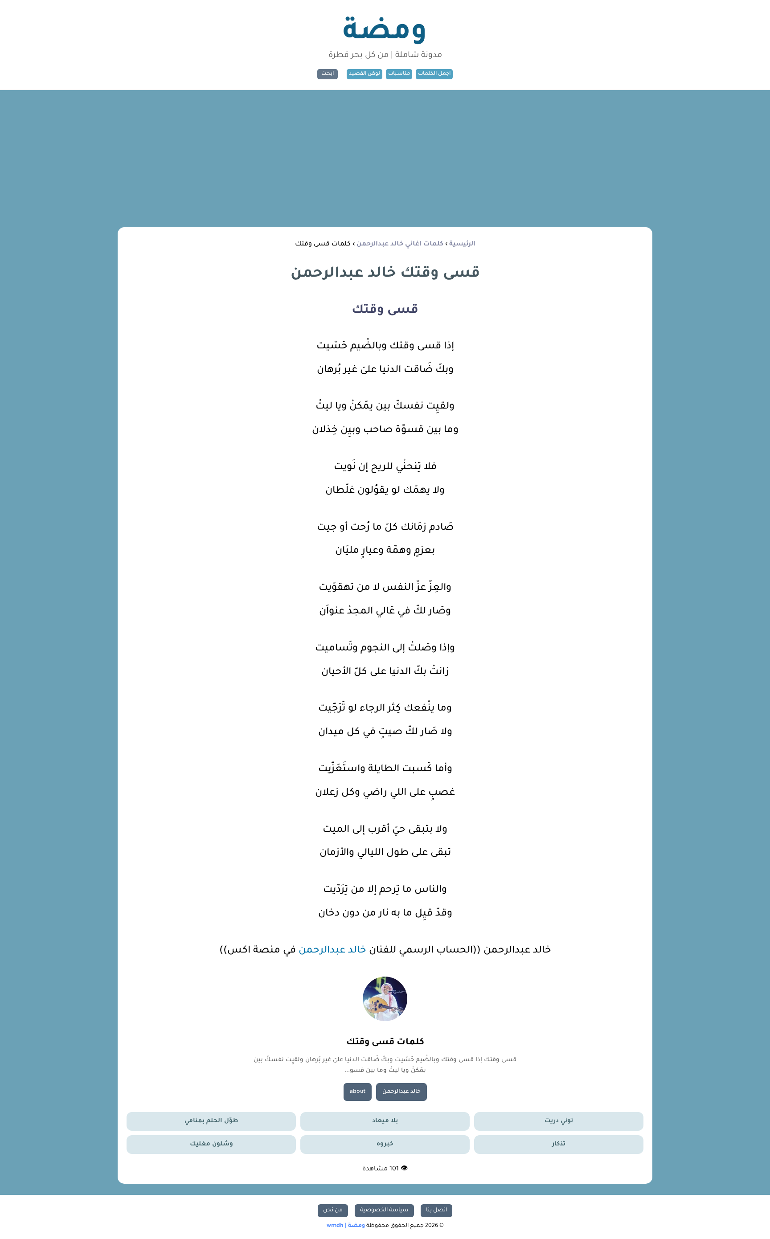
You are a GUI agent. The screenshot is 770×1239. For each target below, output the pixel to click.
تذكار (558, 1144)
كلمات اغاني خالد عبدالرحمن (399, 244)
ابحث (327, 74)
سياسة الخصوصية (384, 1210)
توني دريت (559, 1121)
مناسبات (399, 74)
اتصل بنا (436, 1210)
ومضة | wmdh (346, 1226)
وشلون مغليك (211, 1144)
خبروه (385, 1144)
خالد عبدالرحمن (332, 951)
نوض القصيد (364, 74)
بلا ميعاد (385, 1121)
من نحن (333, 1210)
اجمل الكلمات (434, 74)
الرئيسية (462, 244)
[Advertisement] (385, 156)
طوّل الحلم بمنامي (211, 1121)
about (357, 1092)
